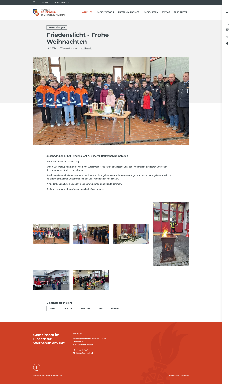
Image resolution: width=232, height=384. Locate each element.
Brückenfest (180, 12)
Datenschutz (174, 375)
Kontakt (166, 12)
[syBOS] (227, 36)
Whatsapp (85, 308)
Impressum (185, 375)
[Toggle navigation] (227, 12)
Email (52, 308)
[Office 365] (227, 43)
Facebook (68, 308)
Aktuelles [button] (86, 12)
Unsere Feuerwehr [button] (105, 12)
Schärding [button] (43, 2)
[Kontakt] (227, 30)
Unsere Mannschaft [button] (128, 12)
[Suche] (227, 23)
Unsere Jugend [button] (150, 12)
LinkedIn (115, 308)
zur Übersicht (86, 48)
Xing (100, 308)
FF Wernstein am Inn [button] (60, 2)
